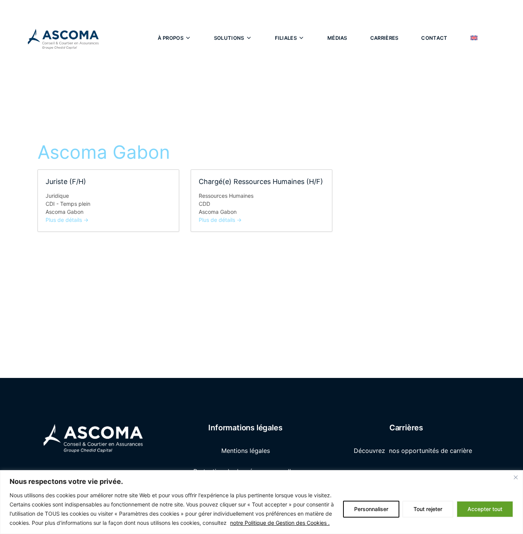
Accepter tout (484, 509)
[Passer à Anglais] (474, 38)
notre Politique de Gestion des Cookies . (280, 522)
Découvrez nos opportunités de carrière (414, 450)
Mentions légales (245, 450)
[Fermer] (516, 477)
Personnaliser (371, 509)
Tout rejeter (427, 509)
